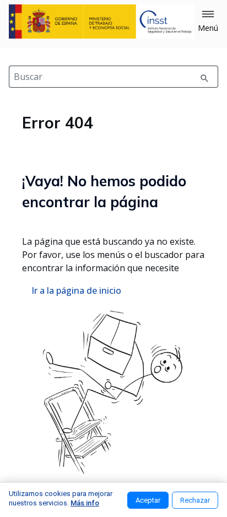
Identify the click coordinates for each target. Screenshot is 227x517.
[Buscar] (204, 76)
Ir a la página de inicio (76, 290)
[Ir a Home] (101, 21)
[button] (208, 21)
